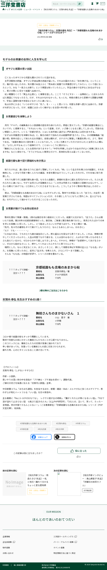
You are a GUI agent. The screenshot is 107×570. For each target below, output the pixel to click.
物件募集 (6, 547)
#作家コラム (81, 423)
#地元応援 (42, 429)
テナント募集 (59, 547)
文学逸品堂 (87, 490)
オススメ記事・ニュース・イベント (25, 9)
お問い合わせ (8, 553)
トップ (7, 9)
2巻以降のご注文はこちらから (53, 290)
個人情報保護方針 (20, 565)
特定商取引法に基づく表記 (64, 553)
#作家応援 (24, 429)
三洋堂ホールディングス (63, 536)
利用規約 (6, 565)
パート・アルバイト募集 (64, 542)
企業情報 (6, 536)
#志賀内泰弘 (61, 423)
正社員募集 (7, 542)
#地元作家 (60, 429)
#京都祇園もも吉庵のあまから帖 (33, 423)
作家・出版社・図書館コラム (49, 25)
